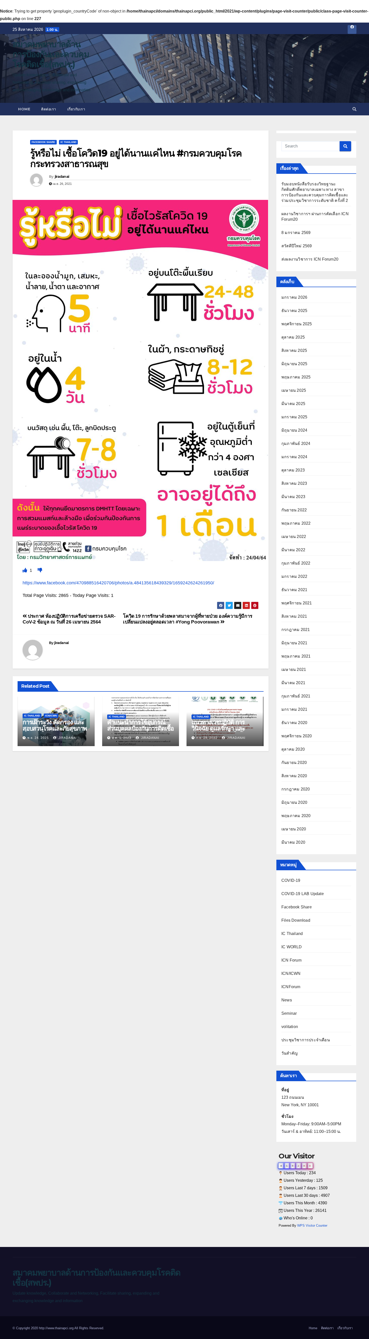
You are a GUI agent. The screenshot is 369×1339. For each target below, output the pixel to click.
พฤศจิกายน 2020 (296, 736)
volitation (289, 1027)
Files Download (295, 920)
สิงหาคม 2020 (294, 776)
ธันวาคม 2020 (294, 723)
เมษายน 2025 (293, 390)
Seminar (289, 1013)
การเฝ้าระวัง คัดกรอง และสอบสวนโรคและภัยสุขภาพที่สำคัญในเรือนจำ (55, 728)
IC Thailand (68, 142)
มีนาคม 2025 (293, 404)
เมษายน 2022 (293, 536)
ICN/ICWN (51, 715)
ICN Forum (291, 960)
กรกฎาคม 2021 (295, 629)
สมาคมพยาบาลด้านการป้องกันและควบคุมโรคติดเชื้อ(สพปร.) (51, 54)
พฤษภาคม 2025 (296, 377)
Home (24, 109)
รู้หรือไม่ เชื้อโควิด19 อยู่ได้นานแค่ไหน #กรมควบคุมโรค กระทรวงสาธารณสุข (135, 158)
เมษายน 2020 (293, 829)
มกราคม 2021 (294, 709)
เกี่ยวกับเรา (76, 109)
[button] (354, 109)
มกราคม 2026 (294, 297)
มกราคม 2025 (294, 417)
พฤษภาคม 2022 (296, 523)
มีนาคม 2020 (293, 842)
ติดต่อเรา (48, 109)
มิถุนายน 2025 (294, 364)
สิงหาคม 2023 (294, 483)
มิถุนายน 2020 (294, 802)
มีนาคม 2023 (293, 497)
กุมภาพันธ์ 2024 (295, 443)
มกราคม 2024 (294, 457)
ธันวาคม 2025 (294, 310)
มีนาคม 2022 (293, 550)
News (286, 1000)
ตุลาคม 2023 (293, 470)
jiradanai (62, 176)
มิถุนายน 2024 (294, 430)
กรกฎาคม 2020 (295, 789)
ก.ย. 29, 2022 (206, 738)
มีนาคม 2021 (293, 683)
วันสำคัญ (289, 1053)
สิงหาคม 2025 (294, 350)
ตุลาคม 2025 (293, 337)
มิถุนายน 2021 (294, 643)
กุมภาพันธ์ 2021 (295, 696)
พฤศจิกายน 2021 (296, 603)
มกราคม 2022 (294, 576)
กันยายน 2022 (294, 510)
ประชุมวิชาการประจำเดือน (305, 1040)
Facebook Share (43, 142)
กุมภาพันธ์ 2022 (295, 563)
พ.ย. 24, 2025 (38, 738)
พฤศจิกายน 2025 (296, 324)
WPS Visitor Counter (312, 1225)
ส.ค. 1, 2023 (121, 738)
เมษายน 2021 (293, 669)
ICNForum (290, 987)
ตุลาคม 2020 (293, 749)
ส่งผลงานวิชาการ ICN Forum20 (309, 259)
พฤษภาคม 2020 (296, 816)
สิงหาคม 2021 (294, 616)
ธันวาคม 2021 (294, 590)
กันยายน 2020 (294, 762)
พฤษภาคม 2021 (296, 656)
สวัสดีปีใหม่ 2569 (296, 246)
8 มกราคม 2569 (296, 232)
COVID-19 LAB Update (302, 894)
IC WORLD (291, 947)
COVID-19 (290, 880)
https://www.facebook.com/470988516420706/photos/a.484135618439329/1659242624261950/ (118, 582)
